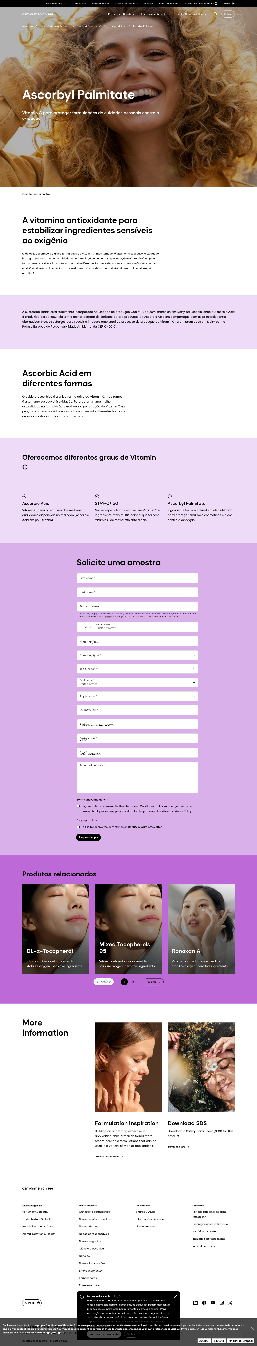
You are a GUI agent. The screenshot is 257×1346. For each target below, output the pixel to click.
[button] (215, 14)
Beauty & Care (85, 26)
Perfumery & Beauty (59, 26)
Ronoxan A (186, 950)
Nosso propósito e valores (95, 1219)
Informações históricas (150, 1219)
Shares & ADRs (145, 1212)
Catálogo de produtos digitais (113, 26)
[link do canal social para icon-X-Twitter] (230, 1303)
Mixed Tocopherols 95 (124, 947)
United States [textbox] (88, 684)
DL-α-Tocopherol (50, 950)
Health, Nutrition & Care (37, 1226)
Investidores (143, 1205)
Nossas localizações (92, 1263)
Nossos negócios (32, 26)
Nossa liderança (89, 1226)
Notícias (84, 1256)
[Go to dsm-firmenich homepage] (37, 14)
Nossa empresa (88, 1205)
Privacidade (188, 1328)
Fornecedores (88, 1278)
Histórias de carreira (205, 1231)
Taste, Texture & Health (37, 1219)
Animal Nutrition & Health (38, 1234)
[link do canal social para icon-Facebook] (204, 1303)
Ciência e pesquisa (91, 1248)
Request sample (88, 837)
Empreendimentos (91, 1270)
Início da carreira (203, 1246)
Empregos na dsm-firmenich (210, 1224)
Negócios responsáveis (94, 1234)
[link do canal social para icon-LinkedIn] (195, 1303)
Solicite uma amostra (36, 194)
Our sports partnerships (94, 1212)
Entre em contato (90, 1285)
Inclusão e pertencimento (208, 1239)
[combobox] (137, 655)
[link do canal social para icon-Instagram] (221, 1303)
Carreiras (198, 1205)
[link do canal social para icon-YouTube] (213, 1303)
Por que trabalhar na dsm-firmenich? (209, 1214)
